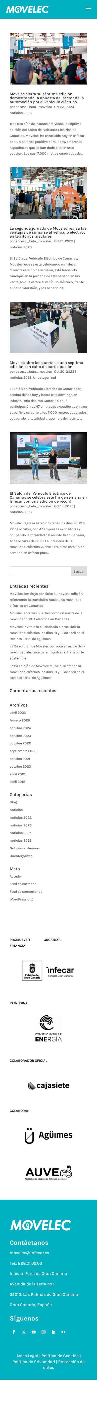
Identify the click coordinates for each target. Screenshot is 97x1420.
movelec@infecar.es (29, 1252)
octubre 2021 (20, 759)
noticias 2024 (21, 833)
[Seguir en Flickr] (63, 1332)
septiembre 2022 (23, 751)
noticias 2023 (21, 113)
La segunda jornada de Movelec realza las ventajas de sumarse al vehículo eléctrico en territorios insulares (48, 232)
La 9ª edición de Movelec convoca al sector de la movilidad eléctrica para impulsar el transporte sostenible (47, 652)
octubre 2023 (20, 736)
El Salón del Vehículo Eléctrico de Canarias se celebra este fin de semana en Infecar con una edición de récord (48, 497)
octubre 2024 (20, 728)
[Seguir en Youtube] (34, 1332)
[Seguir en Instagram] (44, 1332)
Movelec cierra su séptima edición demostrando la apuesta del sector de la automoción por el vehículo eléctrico (47, 97)
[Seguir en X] (24, 1332)
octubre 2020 (20, 766)
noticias (16, 810)
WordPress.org (21, 899)
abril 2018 (17, 782)
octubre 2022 (20, 743)
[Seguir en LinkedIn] (53, 1332)
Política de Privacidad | (35, 1361)
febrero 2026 (20, 720)
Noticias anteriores (25, 848)
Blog (13, 802)
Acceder (16, 876)
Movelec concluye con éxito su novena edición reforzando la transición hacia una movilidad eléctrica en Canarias (46, 600)
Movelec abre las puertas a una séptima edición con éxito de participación (46, 364)
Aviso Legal (27, 1355)
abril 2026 (18, 712)
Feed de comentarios (26, 891)
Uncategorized (44, 377)
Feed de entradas (23, 884)
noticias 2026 (21, 840)
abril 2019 (17, 774)
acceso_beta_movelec (34, 107)
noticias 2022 (21, 817)
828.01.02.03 (30, 1263)
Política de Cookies (60, 1355)
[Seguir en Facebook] (14, 1332)
